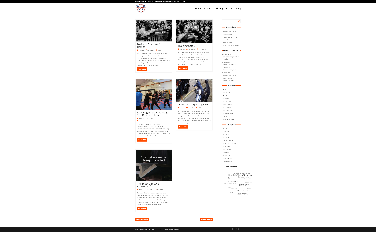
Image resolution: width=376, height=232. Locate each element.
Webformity (176, 229)
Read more (142, 69)
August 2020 (227, 95)
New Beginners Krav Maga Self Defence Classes (152, 114)
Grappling (226, 131)
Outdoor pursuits (228, 141)
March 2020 (227, 101)
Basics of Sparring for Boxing (149, 45)
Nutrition (226, 137)
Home (198, 9)
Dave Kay (141, 50)
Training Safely (186, 46)
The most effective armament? (148, 185)
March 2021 (227, 92)
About (207, 9)
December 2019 (228, 110)
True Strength (227, 34)
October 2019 (227, 116)
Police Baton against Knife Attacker (231, 58)
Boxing (159, 50)
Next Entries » (206, 219)
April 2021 (226, 89)
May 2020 (226, 98)
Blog (238, 9)
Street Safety (227, 155)
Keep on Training (228, 42)
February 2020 (227, 104)
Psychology (160, 189)
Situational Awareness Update (230, 38)
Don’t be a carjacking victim (194, 104)
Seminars (226, 153)
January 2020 (227, 107)
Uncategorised (227, 162)
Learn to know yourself (230, 31)
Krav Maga (226, 134)
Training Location (223, 9)
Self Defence (201, 108)
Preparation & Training (145, 121)
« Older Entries (142, 219)
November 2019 (228, 113)
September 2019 (228, 119)
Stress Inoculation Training (231, 45)
